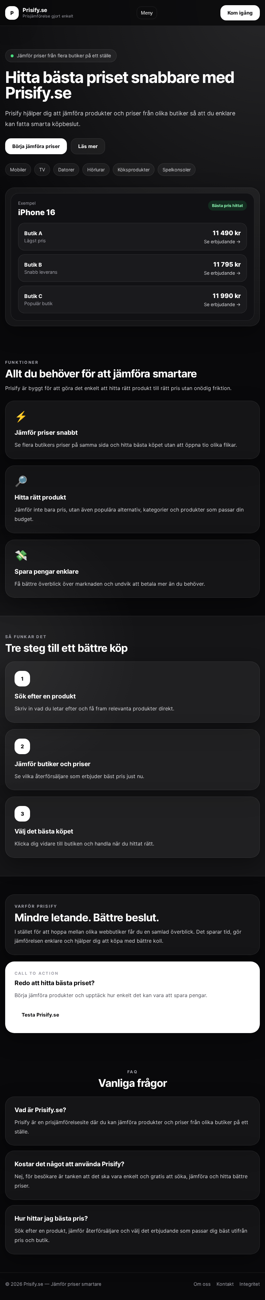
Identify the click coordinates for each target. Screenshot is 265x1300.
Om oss (202, 1284)
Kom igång (240, 13)
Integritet (249, 1284)
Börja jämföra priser (36, 146)
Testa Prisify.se (40, 1015)
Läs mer (88, 146)
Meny (147, 13)
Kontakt (225, 1284)
